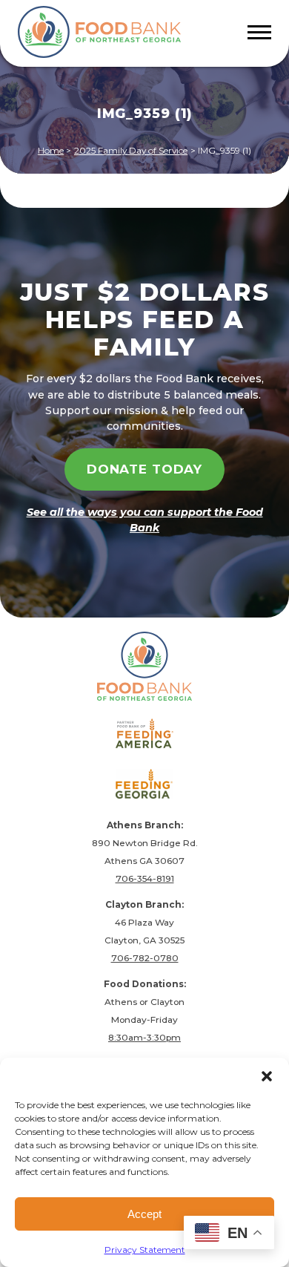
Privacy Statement (144, 1249)
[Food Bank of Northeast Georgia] (99, 33)
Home (51, 150)
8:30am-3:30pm (144, 1037)
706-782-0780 (145, 957)
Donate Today (144, 469)
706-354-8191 (145, 878)
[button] (266, 1076)
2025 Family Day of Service (130, 150)
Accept (144, 1214)
